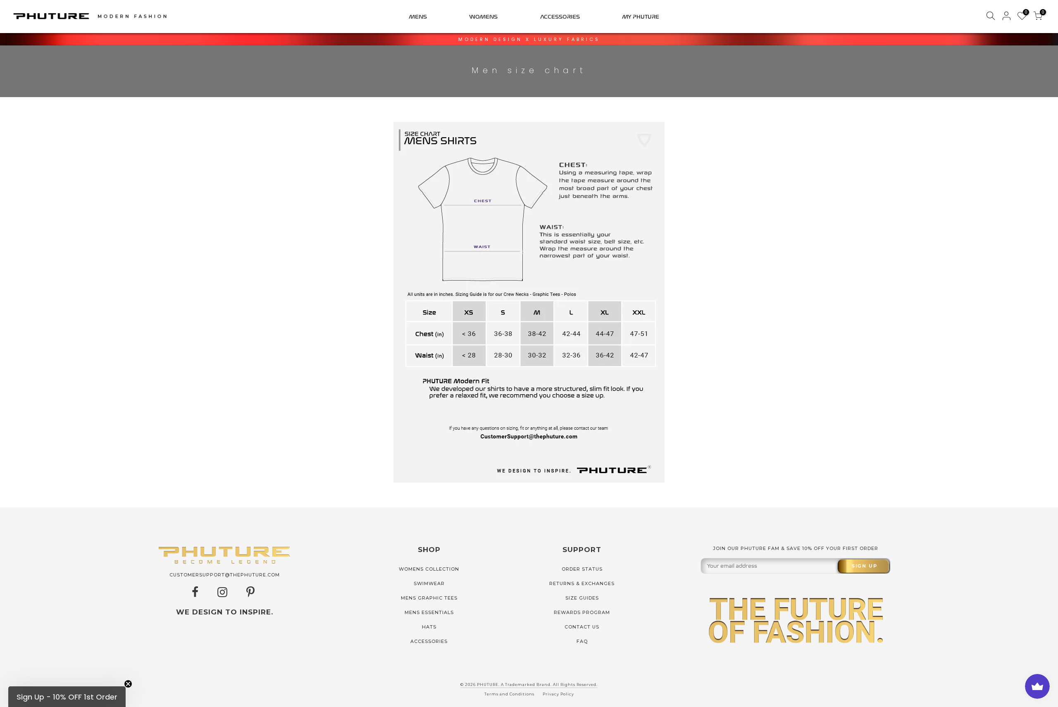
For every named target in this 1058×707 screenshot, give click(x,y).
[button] (67, 696)
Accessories (560, 17)
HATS (429, 627)
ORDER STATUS (582, 569)
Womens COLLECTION (429, 569)
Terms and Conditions (509, 694)
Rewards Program (582, 612)
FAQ (582, 641)
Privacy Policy (558, 694)
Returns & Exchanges (582, 583)
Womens (483, 17)
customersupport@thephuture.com (224, 575)
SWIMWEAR (429, 583)
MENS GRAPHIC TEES (429, 598)
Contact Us (582, 627)
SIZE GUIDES (582, 598)
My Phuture (640, 17)
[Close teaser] (128, 684)
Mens (418, 17)
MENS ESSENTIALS (429, 612)
